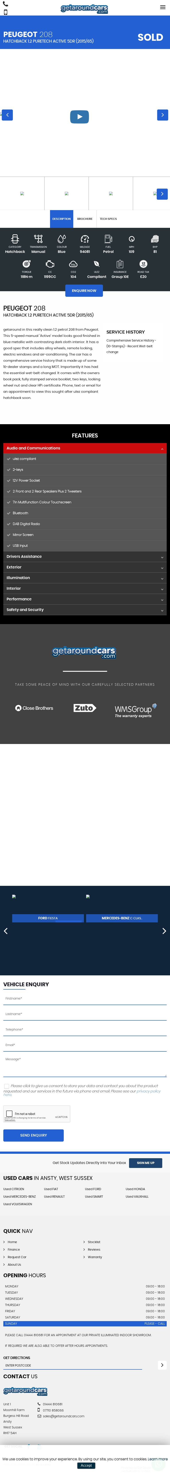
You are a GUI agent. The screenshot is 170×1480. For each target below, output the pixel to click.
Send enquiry (33, 1135)
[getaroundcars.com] (26, 1395)
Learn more (158, 1459)
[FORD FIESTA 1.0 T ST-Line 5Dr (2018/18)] (48, 908)
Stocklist (94, 1242)
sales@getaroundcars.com (63, 1416)
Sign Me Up (146, 1163)
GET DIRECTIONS (16, 1358)
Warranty (95, 1257)
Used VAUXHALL (137, 1196)
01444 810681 (52, 1404)
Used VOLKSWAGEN (17, 1204)
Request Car (17, 1257)
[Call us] (5, 4)
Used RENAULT (54, 1196)
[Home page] (85, 9)
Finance (14, 1249)
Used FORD (93, 1189)
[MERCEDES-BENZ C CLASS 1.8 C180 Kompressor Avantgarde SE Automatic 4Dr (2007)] (122, 908)
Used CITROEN (13, 1189)
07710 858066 (53, 1410)
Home (12, 1242)
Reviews (94, 1249)
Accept (86, 1465)
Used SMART (94, 1196)
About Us (14, 1264)
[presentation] (5, 930)
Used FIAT (51, 1189)
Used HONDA (135, 1189)
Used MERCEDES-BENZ (19, 1196)
